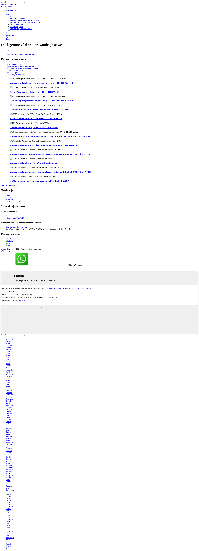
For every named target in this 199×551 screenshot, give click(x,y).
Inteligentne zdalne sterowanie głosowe (24, 20)
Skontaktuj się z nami (13, 201)
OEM (8, 31)
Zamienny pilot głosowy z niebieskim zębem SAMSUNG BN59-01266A (43, 145)
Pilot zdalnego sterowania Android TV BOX (26, 22)
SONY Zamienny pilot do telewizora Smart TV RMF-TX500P (39, 181)
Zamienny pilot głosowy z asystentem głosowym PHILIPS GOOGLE (42, 83)
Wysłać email (6, 251)
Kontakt (8, 39)
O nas (8, 33)
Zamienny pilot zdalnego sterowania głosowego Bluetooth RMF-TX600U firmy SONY (51, 154)
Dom (7, 50)
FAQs (8, 37)
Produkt (8, 16)
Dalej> (6, 185)
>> (10, 185)
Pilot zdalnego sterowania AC (21, 29)
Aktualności (10, 35)
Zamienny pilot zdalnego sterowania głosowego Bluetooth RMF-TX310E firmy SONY (50, 172)
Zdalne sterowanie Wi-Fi (19, 25)
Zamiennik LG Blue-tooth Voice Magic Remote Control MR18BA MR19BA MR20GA (50, 136)
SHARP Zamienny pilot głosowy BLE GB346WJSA (34, 92)
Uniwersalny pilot (16, 27)
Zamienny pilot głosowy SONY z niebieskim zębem (34, 163)
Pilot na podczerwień (17, 18)
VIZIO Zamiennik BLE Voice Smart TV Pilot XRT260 (36, 118)
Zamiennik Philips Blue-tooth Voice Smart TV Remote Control (39, 110)
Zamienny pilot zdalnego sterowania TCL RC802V (34, 127)
